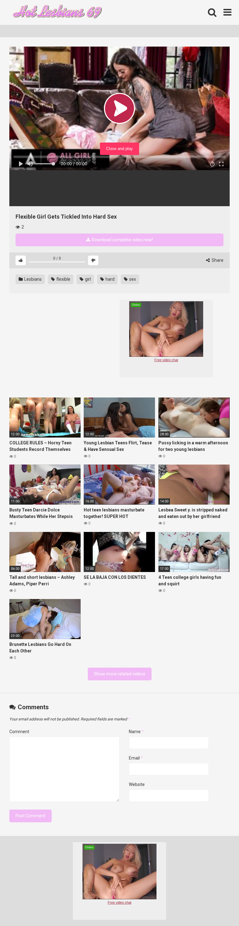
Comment (19, 731)
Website (137, 784)
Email (136, 758)
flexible (62, 279)
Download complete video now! (122, 239)
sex (132, 279)
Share (217, 260)
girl (87, 279)
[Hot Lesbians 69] (56, 12)
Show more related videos (119, 673)
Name (136, 731)
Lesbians (32, 279)
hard (110, 279)
